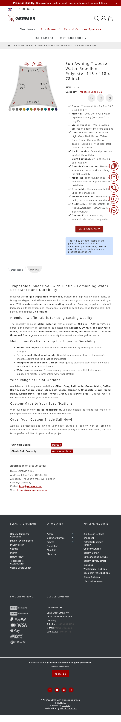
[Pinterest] (28, 9)
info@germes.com (30, 486)
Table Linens (43, 38)
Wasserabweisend (62, 451)
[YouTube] (24, 9)
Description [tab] (17, 269)
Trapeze (56, 444)
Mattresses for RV (73, 38)
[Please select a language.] (11, 9)
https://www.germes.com (32, 490)
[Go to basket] (110, 18)
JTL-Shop (66, 705)
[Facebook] (19, 9)
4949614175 (64, 631)
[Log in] (103, 18)
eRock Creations (68, 708)
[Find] (96, 18)
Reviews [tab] (34, 269)
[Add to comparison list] (100, 98)
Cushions (27, 29)
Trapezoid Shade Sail (90, 91)
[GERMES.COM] (31, 18)
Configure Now (89, 229)
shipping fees (73, 699)
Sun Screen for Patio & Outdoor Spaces (69, 29)
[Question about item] (109, 98)
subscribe (60, 673)
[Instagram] (33, 9)
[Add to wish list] (91, 98)
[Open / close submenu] (73, 534)
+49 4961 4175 (66, 624)
